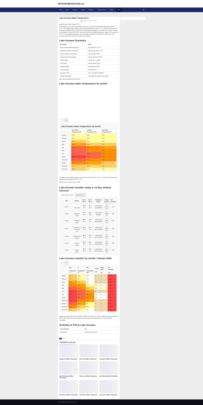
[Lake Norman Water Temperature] (109, 367)
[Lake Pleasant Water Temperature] (68, 386)
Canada (83, 9)
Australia (74, 9)
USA (118, 9)
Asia (67, 9)
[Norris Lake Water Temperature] (88, 350)
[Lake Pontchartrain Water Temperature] (68, 367)
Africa (60, 9)
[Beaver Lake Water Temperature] (88, 367)
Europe (111, 9)
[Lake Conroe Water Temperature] (109, 386)
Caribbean (90, 9)
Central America (101, 9)
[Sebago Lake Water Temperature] (68, 350)
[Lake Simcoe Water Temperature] (88, 386)
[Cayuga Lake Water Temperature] (109, 350)
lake (64, 338)
